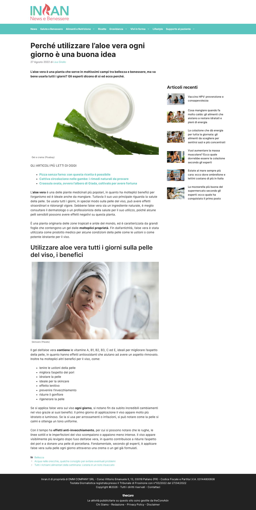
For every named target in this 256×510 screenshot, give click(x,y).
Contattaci (154, 487)
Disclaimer (153, 504)
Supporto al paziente (178, 28)
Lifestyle (158, 28)
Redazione (117, 504)
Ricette (102, 28)
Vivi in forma (137, 28)
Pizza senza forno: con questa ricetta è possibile (74, 174)
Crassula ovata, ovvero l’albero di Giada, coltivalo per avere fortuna (88, 183)
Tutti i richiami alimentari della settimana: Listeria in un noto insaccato (74, 464)
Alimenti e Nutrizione (78, 28)
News (33, 28)
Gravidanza (116, 28)
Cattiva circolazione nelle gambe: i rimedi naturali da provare (84, 179)
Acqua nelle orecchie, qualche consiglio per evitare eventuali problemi (74, 461)
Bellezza (39, 457)
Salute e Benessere (51, 28)
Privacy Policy (135, 504)
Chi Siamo (102, 504)
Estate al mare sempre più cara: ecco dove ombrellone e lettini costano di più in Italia (206, 174)
